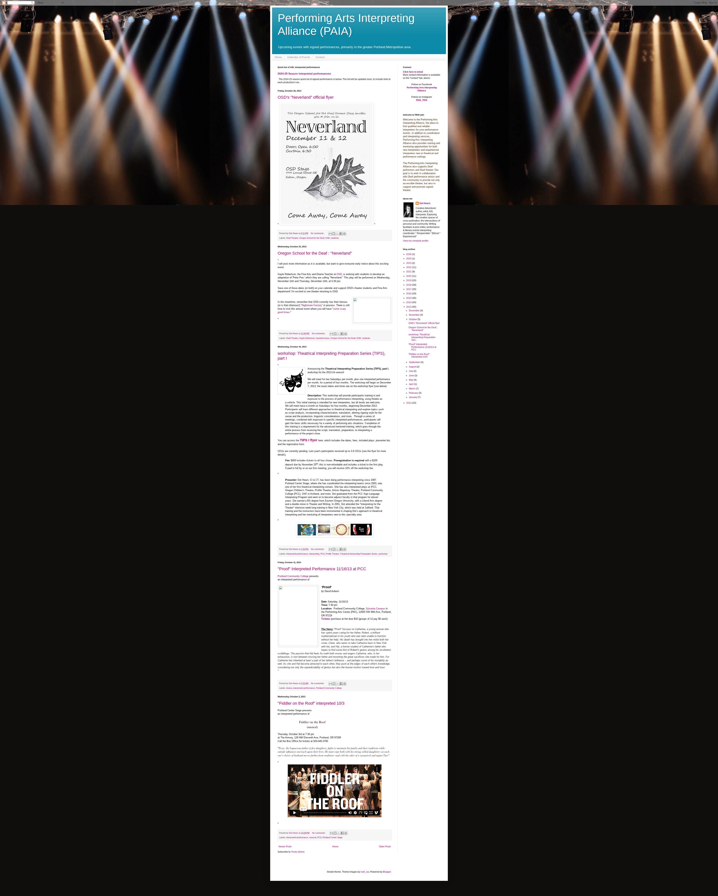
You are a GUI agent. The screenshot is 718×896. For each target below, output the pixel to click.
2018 (409, 285)
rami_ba (365, 872)
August (413, 366)
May (411, 380)
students (335, 238)
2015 (409, 298)
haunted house (322, 338)
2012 (409, 403)
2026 (409, 254)
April (411, 384)
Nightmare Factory (312, 305)
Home (278, 57)
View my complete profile (415, 240)
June (412, 375)
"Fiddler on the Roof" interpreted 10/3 (311, 703)
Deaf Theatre (292, 238)
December (414, 310)
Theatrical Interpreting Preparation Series (358, 554)
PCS (322, 554)
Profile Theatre (332, 554)
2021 (409, 271)
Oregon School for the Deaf (311, 238)
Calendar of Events (298, 57)
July (411, 371)
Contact (320, 57)
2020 (409, 276)
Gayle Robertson (307, 338)
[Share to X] (337, 234)
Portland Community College (293, 576)
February (414, 393)
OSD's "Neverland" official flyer (306, 97)
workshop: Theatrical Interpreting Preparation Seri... (422, 337)
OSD (327, 238)
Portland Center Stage (333, 837)
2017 (409, 289)
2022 (409, 267)
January (413, 397)
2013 (409, 307)
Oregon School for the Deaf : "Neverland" (315, 253)
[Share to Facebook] (341, 234)
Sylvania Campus (375, 608)
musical (312, 837)
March (412, 388)
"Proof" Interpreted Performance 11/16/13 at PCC (322, 569)
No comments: (318, 233)
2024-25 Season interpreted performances (304, 73)
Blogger (387, 872)
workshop (382, 554)
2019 (409, 280)
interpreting (314, 554)
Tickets (325, 618)
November (414, 315)
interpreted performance (297, 554)
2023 (409, 263)
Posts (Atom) (298, 852)
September (415, 362)
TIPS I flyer (308, 440)
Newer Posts (285, 846)
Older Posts (385, 846)
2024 (409, 258)
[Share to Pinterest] (344, 234)
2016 (409, 293)
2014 (409, 302)
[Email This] (330, 234)
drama (289, 688)
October (413, 319)
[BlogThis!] (334, 234)
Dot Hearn (424, 203)
